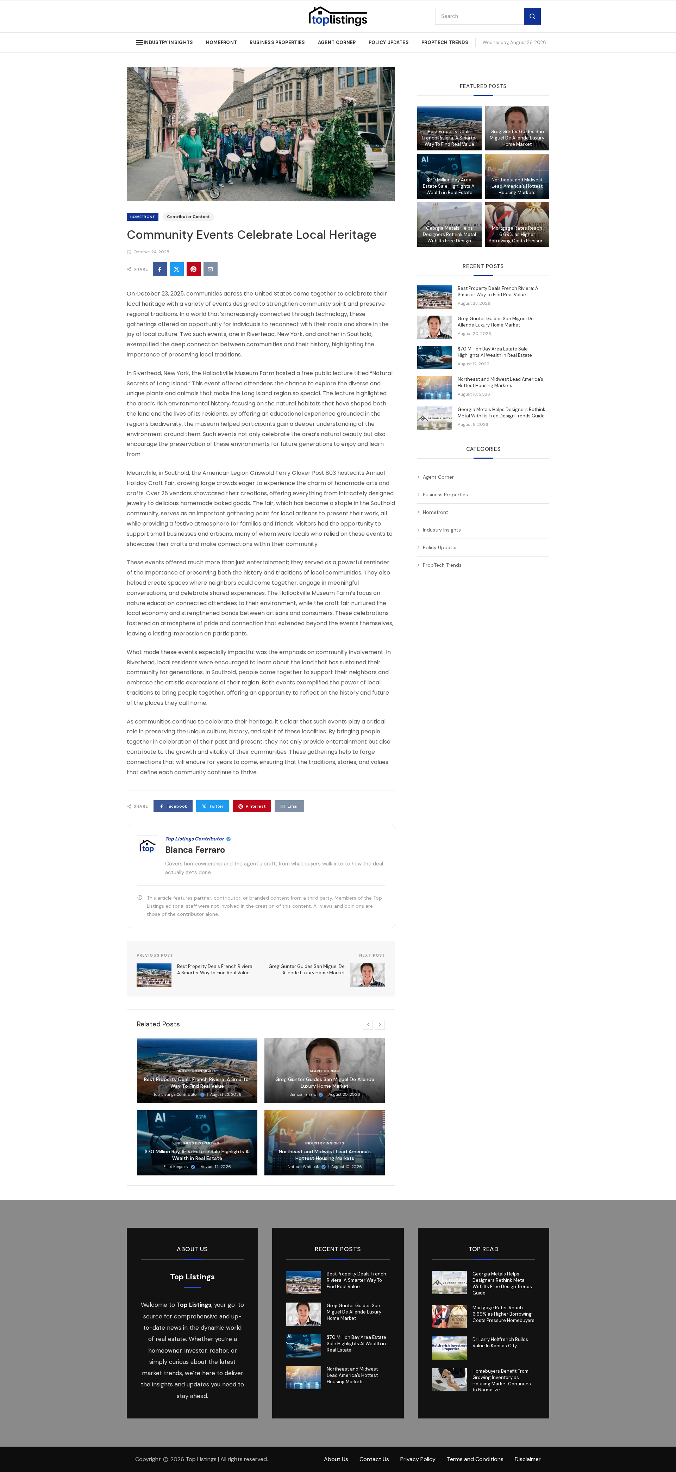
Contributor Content (188, 216)
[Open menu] (139, 42)
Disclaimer (528, 1459)
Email (293, 806)
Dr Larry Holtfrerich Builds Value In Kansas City (500, 1342)
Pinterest (255, 806)
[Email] (211, 269)
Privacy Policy (418, 1459)
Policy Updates (389, 42)
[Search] (532, 16)
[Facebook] (160, 269)
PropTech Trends (444, 42)
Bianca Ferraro (195, 849)
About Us (336, 1459)
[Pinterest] (194, 269)
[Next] (380, 1025)
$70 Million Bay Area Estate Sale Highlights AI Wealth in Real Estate (197, 1154)
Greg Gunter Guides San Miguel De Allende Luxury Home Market (324, 1082)
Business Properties (277, 42)
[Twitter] (177, 269)
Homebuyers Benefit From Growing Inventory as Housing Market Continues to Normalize (501, 1380)
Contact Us (374, 1459)
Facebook (177, 806)
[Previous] (368, 1025)
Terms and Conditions (475, 1459)
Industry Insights (168, 42)
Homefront (221, 42)
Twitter (216, 806)
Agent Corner (337, 42)
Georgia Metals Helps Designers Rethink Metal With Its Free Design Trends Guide (449, 234)
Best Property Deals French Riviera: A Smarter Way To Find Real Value (197, 1082)
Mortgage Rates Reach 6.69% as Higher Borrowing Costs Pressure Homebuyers (517, 234)
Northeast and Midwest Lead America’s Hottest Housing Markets (325, 1154)
